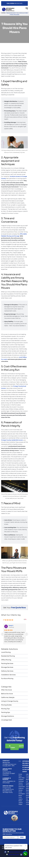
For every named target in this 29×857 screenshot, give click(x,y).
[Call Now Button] (25, 854)
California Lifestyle (7, 697)
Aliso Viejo (22, 777)
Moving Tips (5, 709)
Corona (21, 785)
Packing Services (7, 663)
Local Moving (6, 652)
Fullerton (21, 788)
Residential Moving (8, 656)
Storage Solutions (7, 716)
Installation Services (8, 675)
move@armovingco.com (9, 764)
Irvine (20, 797)
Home (3, 13)
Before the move (7, 694)
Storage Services (7, 667)
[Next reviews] (26, 634)
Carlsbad (21, 781)
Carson (21, 783)
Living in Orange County (9, 701)
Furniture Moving (7, 678)
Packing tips (5, 712)
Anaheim (21, 779)
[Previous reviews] (2, 634)
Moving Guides (6, 705)
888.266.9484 (14, 3)
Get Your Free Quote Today (16, 747)
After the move (6, 690)
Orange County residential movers (12, 440)
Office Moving (6, 660)
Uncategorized (6, 720)
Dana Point (22, 786)
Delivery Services (7, 671)
